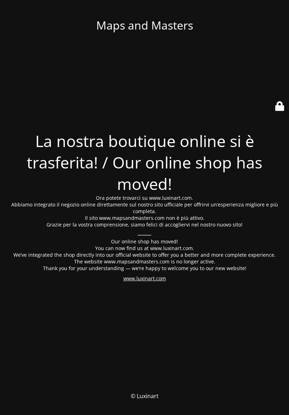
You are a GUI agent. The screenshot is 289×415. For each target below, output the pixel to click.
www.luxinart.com (144, 278)
